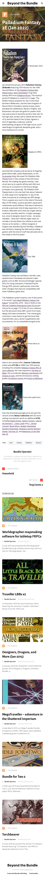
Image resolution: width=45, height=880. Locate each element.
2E (13, 431)
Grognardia (7, 176)
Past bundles (33, 873)
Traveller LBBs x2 (14, 594)
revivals (38, 443)
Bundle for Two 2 (13, 776)
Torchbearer (10, 834)
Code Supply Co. (29, 869)
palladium (29, 443)
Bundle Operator (10, 35)
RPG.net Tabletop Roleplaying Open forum (19, 305)
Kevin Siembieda (20, 93)
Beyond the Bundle (22, 3)
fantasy (19, 443)
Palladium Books (24, 95)
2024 (11, 443)
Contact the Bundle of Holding (17, 873)
